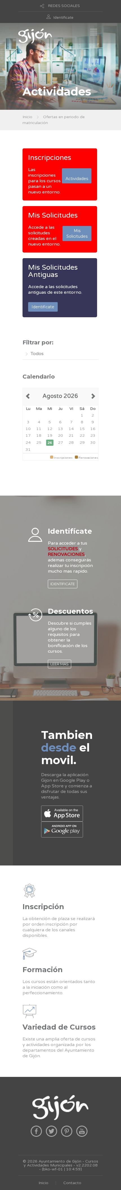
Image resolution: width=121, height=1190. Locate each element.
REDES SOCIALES (64, 6)
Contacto (72, 1182)
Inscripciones (49, 157)
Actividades (77, 176)
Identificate (63, 17)
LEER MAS (59, 664)
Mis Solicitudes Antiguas (53, 271)
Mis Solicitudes (53, 215)
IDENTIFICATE (62, 584)
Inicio (27, 117)
